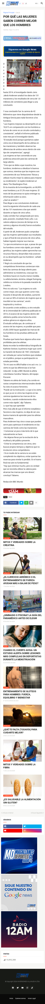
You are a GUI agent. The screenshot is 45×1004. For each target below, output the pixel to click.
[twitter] (32, 826)
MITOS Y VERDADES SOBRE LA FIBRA (19, 766)
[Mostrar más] (36, 503)
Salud (18, 12)
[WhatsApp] (26, 503)
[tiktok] (32, 988)
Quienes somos (20, 998)
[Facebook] (20, 3)
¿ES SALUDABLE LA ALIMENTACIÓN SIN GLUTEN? (22, 801)
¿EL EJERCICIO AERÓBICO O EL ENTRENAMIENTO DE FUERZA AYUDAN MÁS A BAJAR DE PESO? (20, 580)
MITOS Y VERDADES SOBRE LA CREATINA (19, 544)
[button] (3, 3)
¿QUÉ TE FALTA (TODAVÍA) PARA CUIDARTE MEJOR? (20, 731)
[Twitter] (21, 503)
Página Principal (8, 12)
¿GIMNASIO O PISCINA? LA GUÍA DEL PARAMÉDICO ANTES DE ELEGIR (22, 617)
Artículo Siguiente (37, 813)
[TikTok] (26, 3)
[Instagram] (23, 3)
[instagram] (32, 831)
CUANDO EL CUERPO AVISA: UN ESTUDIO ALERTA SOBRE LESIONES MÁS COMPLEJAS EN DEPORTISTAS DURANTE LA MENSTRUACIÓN (22, 655)
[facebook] (12, 826)
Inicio (11, 998)
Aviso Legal (32, 998)
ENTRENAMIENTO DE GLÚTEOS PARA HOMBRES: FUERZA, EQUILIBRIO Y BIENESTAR (19, 694)
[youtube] (12, 831)
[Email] (31, 503)
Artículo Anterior (7, 813)
